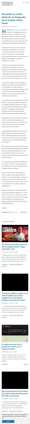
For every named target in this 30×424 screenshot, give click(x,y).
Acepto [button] (8, 421)
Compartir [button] (24, 212)
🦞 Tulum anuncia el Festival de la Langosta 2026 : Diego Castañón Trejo (14, 246)
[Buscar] (24, 2)
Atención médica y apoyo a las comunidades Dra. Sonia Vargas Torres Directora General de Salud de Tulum (15, 296)
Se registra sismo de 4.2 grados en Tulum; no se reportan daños (12, 346)
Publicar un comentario (16, 264)
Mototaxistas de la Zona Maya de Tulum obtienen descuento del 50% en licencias (15, 393)
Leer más (4, 266)
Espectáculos (14, 212)
